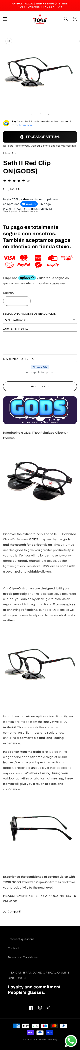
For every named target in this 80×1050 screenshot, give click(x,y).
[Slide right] (48, 114)
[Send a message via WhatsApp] (71, 1041)
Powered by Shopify (48, 1040)
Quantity (8, 293)
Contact (13, 948)
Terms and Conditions (23, 957)
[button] (5, 18)
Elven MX (34, 1040)
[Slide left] (31, 114)
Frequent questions (21, 939)
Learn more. (26, 125)
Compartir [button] (15, 911)
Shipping (8, 211)
